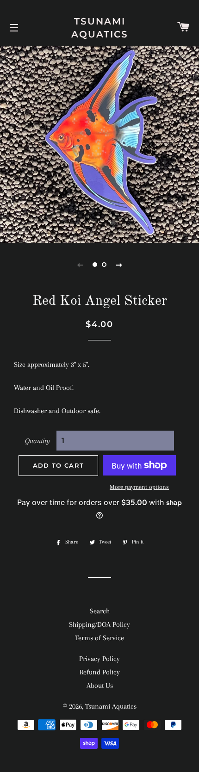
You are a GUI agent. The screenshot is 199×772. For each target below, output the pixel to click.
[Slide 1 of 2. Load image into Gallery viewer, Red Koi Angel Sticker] (95, 264)
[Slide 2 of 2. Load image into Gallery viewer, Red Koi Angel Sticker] (104, 264)
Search (100, 611)
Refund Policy (100, 672)
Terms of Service (99, 638)
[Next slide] (119, 264)
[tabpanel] (99, 143)
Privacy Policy (99, 659)
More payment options (139, 486)
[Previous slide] (80, 264)
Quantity (37, 441)
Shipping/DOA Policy (99, 624)
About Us (100, 685)
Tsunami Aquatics (99, 28)
